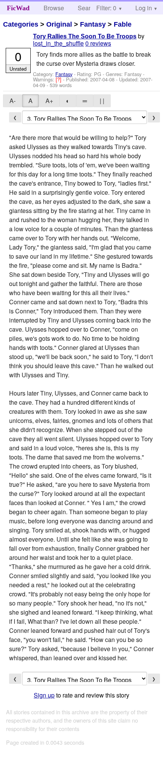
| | (102, 100)
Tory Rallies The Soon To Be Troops (84, 36)
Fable (123, 24)
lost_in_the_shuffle (58, 43)
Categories (20, 24)
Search (87, 7)
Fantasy (93, 24)
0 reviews (98, 43)
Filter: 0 (106, 7)
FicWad (18, 8)
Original (59, 24)
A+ (49, 100)
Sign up (44, 695)
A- (12, 100)
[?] (59, 79)
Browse (54, 7)
